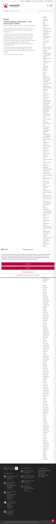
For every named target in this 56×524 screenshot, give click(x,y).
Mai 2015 (44, 454)
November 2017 (46, 409)
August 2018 (45, 395)
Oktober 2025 (45, 303)
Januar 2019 (45, 387)
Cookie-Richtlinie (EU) (47, 28)
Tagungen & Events (46, 86)
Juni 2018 (44, 398)
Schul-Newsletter (46, 77)
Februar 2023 (45, 343)
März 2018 (45, 403)
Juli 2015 (44, 451)
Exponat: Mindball (46, 103)
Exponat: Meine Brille (47, 145)
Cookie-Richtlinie (20, 275)
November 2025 (46, 301)
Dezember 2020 (46, 356)
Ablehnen (28, 268)
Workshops (33, 25)
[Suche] (47, 5)
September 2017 (46, 412)
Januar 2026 (45, 298)
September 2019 (46, 376)
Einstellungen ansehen (28, 272)
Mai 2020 (44, 364)
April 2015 (45, 456)
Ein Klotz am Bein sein (47, 212)
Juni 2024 (44, 323)
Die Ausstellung (46, 97)
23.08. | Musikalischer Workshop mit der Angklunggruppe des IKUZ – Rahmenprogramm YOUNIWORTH (11, 485)
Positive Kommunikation (47, 169)
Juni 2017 (44, 417)
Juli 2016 (44, 434)
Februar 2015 (45, 459)
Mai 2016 (44, 437)
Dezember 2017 (46, 407)
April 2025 (45, 310)
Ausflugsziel (45, 19)
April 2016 (45, 438)
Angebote (15, 25)
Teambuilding (45, 131)
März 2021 (45, 354)
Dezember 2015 (46, 443)
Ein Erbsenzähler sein (47, 201)
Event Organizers (46, 41)
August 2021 (45, 351)
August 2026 (45, 287)
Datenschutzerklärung (29, 275)
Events (44, 44)
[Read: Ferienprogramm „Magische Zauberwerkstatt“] (22, 471)
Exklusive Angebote (46, 102)
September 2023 (46, 335)
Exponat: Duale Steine (47, 195)
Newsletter (41, 1)
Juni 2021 (44, 353)
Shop (24, 25)
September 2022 (46, 348)
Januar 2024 (45, 329)
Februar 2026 (45, 296)
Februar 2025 (45, 312)
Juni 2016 (44, 435)
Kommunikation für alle (47, 106)
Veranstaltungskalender (47, 211)
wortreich (45, 282)
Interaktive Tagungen (47, 53)
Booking (44, 24)
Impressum (37, 275)
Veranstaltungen (28, 25)
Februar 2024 (45, 328)
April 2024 (45, 325)
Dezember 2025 (46, 300)
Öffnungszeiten (28, 1)
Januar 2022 (45, 350)
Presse (33, 1)
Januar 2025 (45, 314)
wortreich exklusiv (46, 153)
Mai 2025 (44, 309)
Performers (45, 70)
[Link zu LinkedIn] (49, 522)
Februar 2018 (45, 404)
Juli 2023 (44, 339)
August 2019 (45, 378)
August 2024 (45, 320)
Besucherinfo (45, 20)
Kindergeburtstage (46, 231)
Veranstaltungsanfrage (47, 226)
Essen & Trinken (46, 181)
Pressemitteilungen (20, 25)
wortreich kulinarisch (47, 173)
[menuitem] (47, 5)
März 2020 (45, 367)
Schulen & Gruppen (46, 78)
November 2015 (46, 445)
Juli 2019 (44, 379)
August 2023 (45, 337)
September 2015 (46, 448)
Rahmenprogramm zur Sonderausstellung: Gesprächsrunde (11, 512)
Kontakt (22, 1)
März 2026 (45, 295)
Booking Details (46, 25)
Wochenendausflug (46, 190)
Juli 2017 (44, 415)
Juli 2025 (44, 307)
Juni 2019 (44, 381)
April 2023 (45, 340)
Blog (37, 1)
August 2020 (45, 360)
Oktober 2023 (45, 334)
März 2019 (45, 384)
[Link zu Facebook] (42, 522)
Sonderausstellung (46, 130)
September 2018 (46, 393)
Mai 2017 (44, 418)
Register (44, 75)
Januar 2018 (45, 406)
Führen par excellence (47, 48)
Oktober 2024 (45, 318)
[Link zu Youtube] (47, 522)
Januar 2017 (45, 424)
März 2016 (45, 440)
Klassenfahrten (46, 105)
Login (44, 64)
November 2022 (46, 346)
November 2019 (46, 373)
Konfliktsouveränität (47, 58)
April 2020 (45, 365)
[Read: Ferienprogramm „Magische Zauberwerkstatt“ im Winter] (22, 476)
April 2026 (45, 293)
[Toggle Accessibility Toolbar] (53, 521)
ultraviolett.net (24, 522)
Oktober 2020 (45, 357)
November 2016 (46, 427)
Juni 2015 (44, 452)
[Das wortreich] (13, 5)
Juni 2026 (44, 290)
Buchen (44, 27)
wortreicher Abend (46, 114)
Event (44, 39)
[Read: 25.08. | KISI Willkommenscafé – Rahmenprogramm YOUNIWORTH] (5, 477)
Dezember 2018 (46, 388)
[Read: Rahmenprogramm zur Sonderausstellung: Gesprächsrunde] (5, 511)
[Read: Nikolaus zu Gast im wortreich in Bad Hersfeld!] (22, 481)
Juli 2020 (44, 362)
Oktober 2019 (45, 374)
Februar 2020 (45, 368)
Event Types (45, 42)
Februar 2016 (45, 442)
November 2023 (46, 332)
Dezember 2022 (46, 345)
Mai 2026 (44, 292)
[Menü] (50, 5)
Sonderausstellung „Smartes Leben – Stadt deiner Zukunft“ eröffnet (18, 23)
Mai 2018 (44, 399)
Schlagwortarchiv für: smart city (11, 11)
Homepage (45, 50)
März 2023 (45, 342)
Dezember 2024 (46, 315)
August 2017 (45, 413)
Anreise (44, 158)
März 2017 (45, 421)
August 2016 (45, 432)
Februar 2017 (45, 423)
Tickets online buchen (48, 1)
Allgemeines (11, 25)
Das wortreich (45, 30)
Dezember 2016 (46, 426)
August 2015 (45, 449)
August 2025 (45, 306)
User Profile (45, 91)
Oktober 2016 (45, 429)
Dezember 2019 (46, 371)
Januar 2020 (45, 370)
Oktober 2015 (45, 446)
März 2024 (45, 326)
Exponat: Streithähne (47, 162)
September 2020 (46, 359)
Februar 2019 (45, 385)
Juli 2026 (44, 289)
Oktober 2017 (45, 410)
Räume (44, 189)
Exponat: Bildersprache (47, 203)
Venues (44, 92)
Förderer (44, 164)
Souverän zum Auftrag (47, 83)
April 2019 (45, 382)
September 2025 (46, 304)
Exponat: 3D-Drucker (47, 47)
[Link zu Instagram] (45, 522)
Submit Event (45, 84)
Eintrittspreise (45, 122)
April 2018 (45, 401)
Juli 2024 (44, 321)
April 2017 (45, 420)
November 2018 (46, 390)
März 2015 (45, 457)
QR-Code (44, 73)
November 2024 (46, 317)
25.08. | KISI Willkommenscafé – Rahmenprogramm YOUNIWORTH (12, 477)
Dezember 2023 (46, 331)
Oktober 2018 (45, 392)
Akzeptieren (28, 264)
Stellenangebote (46, 209)
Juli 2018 (44, 396)
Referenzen (45, 208)
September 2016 (46, 431)
